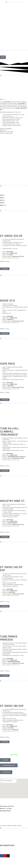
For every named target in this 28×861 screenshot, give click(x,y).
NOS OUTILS (6, 772)
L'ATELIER (5, 760)
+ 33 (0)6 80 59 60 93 (6, 815)
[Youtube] (5, 855)
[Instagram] (8, 855)
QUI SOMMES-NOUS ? (9, 765)
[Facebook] (1, 855)
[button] (4, 268)
